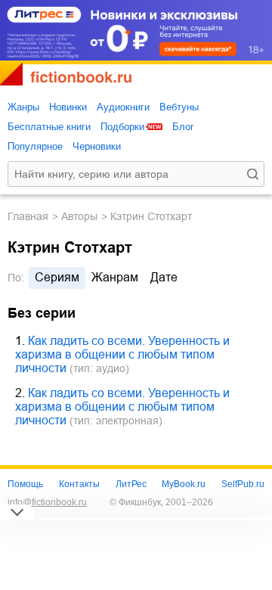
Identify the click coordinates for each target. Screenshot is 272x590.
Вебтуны (179, 107)
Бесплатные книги (49, 126)
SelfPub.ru (242, 484)
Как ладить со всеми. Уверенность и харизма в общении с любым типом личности (122, 354)
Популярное (35, 146)
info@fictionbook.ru (47, 502)
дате (164, 277)
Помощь (25, 484)
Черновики (97, 146)
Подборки (122, 126)
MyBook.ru (184, 484)
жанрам (114, 277)
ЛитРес (131, 484)
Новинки (68, 107)
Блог (183, 126)
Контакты (79, 484)
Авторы (79, 216)
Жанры (23, 107)
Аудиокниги (123, 107)
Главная (28, 216)
